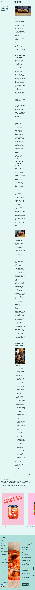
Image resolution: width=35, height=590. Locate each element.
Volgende (17, 474)
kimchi (23, 275)
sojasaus (22, 307)
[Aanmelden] (29, 1)
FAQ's (2, 553)
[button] (31, 1)
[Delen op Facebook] (18, 468)
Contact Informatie (4, 560)
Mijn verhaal (3, 545)
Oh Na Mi (4, 582)
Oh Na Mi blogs (4, 543)
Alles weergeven (5, 489)
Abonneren (25, 584)
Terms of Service (4, 559)
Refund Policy (3, 556)
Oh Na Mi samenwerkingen (6, 550)
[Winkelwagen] (33, 1)
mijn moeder (22, 42)
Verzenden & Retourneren (6, 554)
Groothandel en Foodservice (6, 548)
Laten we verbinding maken (6, 562)
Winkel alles (3, 540)
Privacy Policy (3, 557)
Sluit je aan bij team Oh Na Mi (6, 551)
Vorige (29, 474)
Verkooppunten (4, 546)
